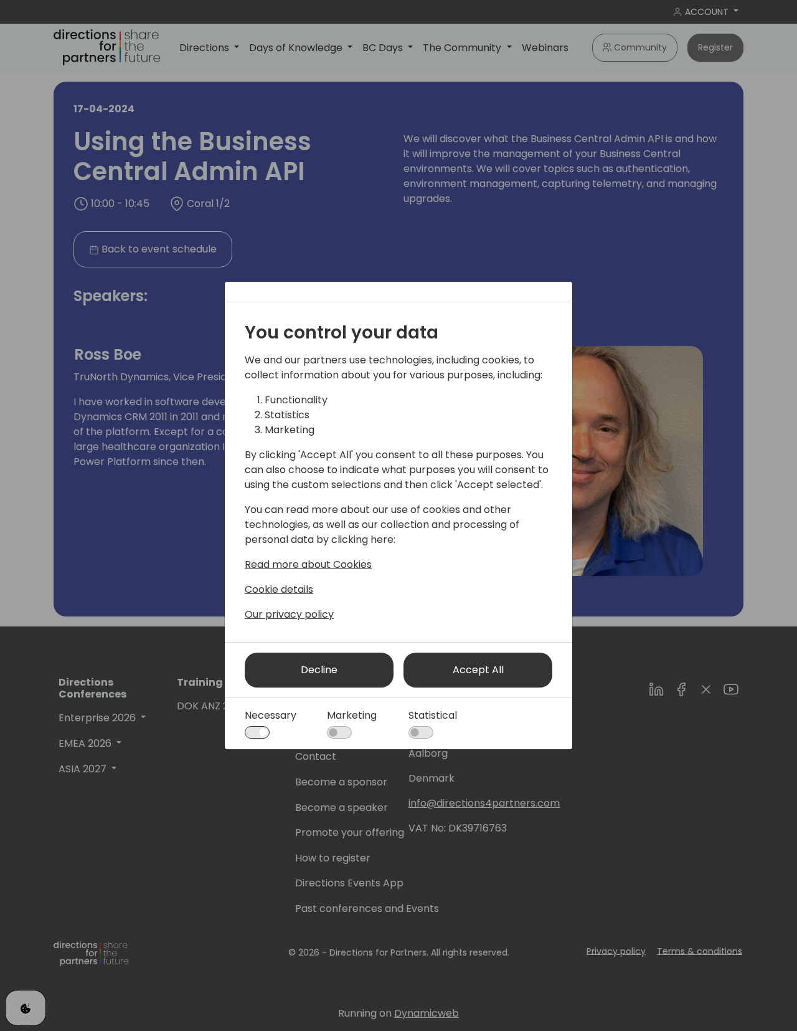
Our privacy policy (289, 614)
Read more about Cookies (308, 564)
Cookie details (279, 589)
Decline (319, 670)
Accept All (478, 670)
